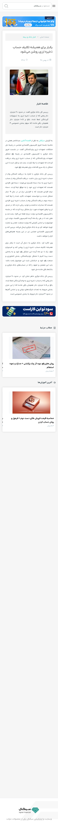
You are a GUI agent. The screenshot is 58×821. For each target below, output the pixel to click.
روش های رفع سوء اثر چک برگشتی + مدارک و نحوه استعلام (31, 348)
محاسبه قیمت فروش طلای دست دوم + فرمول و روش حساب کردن (31, 402)
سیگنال (42, 140)
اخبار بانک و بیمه (29, 37)
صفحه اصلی (44, 37)
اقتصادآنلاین (26, 140)
